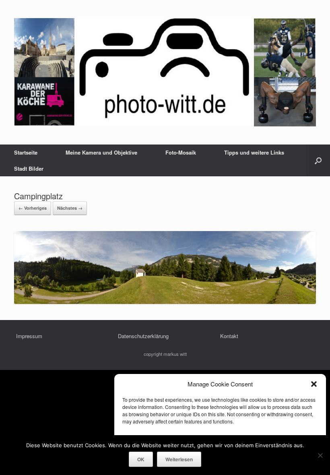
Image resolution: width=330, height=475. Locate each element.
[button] (314, 384)
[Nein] (320, 455)
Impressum (29, 336)
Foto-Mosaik (180, 152)
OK (140, 459)
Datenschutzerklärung (143, 336)
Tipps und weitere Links (254, 152)
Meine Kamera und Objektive (101, 152)
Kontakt (229, 336)
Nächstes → (69, 208)
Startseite (25, 152)
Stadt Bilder (28, 168)
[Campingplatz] (165, 302)
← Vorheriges (33, 208)
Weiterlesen (179, 459)
